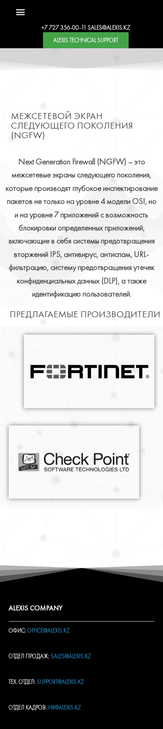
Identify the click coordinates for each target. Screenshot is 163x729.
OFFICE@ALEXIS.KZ (48, 630)
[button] (20, 11)
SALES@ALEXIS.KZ (109, 27)
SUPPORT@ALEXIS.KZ (60, 682)
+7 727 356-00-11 (63, 27)
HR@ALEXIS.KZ (64, 707)
